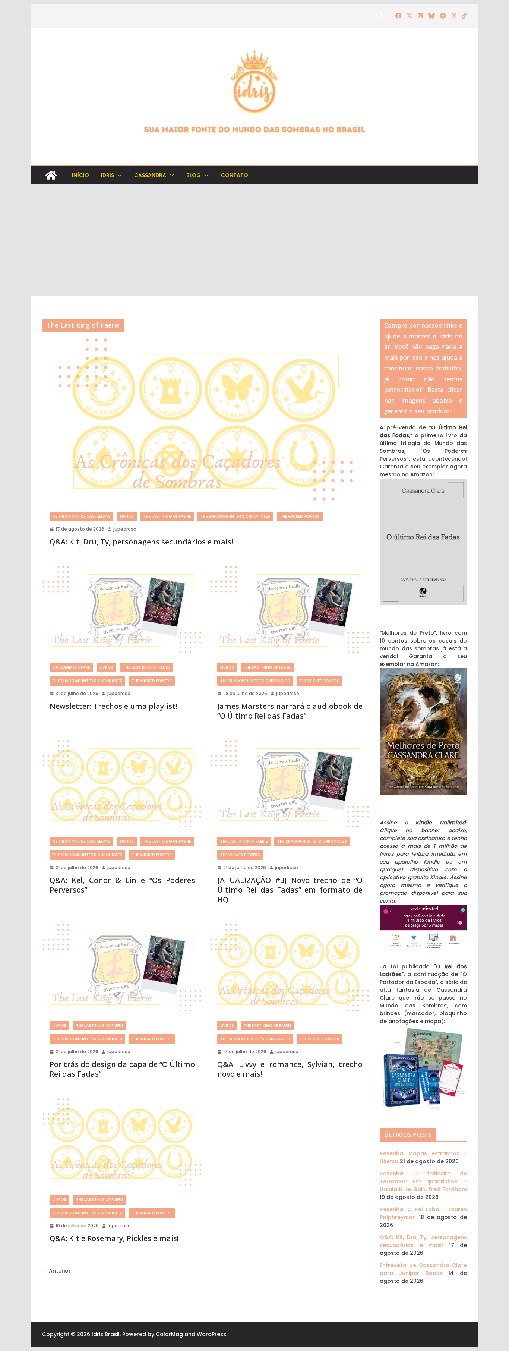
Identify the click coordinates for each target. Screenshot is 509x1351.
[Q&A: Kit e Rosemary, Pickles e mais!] (122, 1142)
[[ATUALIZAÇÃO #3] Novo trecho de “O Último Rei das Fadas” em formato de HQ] (290, 784)
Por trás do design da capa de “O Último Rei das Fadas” (122, 1069)
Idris (107, 175)
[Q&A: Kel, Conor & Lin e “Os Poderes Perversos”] (122, 784)
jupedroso (124, 529)
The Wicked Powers (300, 516)
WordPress (211, 1334)
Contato (234, 175)
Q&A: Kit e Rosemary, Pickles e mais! (114, 1238)
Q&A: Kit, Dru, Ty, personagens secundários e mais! (141, 542)
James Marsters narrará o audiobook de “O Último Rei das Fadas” (290, 711)
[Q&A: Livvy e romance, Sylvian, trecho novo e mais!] (290, 968)
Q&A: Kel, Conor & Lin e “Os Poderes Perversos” (122, 885)
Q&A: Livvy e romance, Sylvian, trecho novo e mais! (290, 1069)
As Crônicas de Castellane (81, 516)
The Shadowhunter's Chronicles (235, 516)
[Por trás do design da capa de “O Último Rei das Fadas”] (122, 968)
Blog (193, 175)
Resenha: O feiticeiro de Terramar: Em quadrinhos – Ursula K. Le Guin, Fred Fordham (423, 1181)
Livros (127, 516)
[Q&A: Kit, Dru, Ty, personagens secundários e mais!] (206, 421)
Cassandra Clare (71, 667)
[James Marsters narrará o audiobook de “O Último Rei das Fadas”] (290, 610)
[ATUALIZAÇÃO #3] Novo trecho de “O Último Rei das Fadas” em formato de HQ (290, 890)
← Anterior (56, 1271)
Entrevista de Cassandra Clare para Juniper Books (423, 1269)
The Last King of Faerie (167, 516)
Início (80, 175)
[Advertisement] (254, 240)
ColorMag (169, 1334)
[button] (118, 175)
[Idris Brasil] (51, 175)
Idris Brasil (106, 1334)
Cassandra (150, 175)
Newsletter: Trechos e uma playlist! (113, 706)
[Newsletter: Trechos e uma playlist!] (122, 610)
